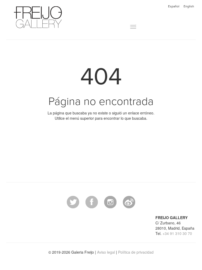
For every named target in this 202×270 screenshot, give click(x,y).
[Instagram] (110, 201)
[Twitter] (73, 201)
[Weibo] (129, 201)
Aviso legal (106, 252)
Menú (124, 26)
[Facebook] (91, 201)
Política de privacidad (136, 252)
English (189, 6)
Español (173, 6)
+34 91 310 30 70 (177, 233)
